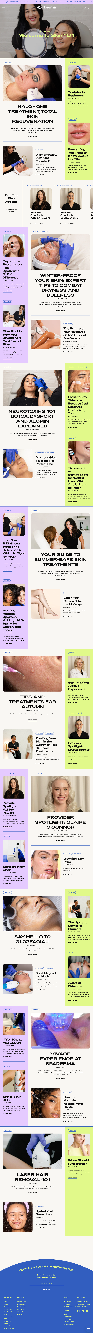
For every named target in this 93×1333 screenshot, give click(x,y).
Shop (66, 1297)
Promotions (8, 1309)
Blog (5, 1314)
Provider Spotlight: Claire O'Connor (60, 822)
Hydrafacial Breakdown (44, 1212)
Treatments (7, 62)
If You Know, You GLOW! (12, 1041)
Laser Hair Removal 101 (32, 1177)
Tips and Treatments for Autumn (32, 701)
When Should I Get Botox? (78, 1162)
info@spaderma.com (84, 1304)
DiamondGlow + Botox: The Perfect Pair (46, 461)
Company (8, 1297)
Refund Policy (69, 1321)
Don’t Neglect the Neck (46, 974)
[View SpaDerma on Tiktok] (82, 1311)
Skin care (35, 231)
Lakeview (20, 1309)
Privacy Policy (68, 1319)
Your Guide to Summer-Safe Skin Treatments (60, 559)
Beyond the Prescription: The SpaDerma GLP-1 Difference (12, 269)
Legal (66, 1310)
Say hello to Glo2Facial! (32, 939)
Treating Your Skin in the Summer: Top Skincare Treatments (46, 744)
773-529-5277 (82, 1306)
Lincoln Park (21, 1301)
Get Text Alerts (82, 1301)
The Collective (9, 1328)
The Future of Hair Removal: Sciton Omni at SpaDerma (74, 333)
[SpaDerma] (46, 8)
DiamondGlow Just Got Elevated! (46, 158)
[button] (85, 7)
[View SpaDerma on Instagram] (78, 1311)
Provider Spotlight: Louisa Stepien (69, 215)
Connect (81, 1297)
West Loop (21, 1304)
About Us (7, 1304)
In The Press (8, 1331)
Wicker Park (21, 1312)
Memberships (8, 1312)
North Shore (21, 1306)
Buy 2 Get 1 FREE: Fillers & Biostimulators (18, 2)
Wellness (6, 231)
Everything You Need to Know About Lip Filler (78, 154)
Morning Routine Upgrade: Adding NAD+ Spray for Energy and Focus (14, 620)
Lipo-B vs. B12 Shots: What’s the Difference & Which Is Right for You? (14, 548)
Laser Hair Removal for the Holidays (72, 601)
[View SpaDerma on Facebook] (86, 1311)
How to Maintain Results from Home (73, 1101)
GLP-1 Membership (70, 1306)
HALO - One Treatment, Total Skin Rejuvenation (32, 114)
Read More (32, 136)
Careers (7, 1306)
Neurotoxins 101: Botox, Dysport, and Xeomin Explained (32, 418)
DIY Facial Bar (9, 1326)
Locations (22, 1297)
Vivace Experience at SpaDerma (60, 1058)
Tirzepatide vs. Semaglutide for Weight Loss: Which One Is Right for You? (78, 477)
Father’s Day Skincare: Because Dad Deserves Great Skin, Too (78, 405)
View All (20, 1314)
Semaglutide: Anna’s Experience (78, 686)
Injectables (72, 62)
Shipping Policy (69, 1324)
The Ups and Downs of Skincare (78, 926)
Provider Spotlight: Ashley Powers (40, 215)
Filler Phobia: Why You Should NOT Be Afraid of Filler (13, 338)
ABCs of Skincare (75, 984)
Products (67, 1304)
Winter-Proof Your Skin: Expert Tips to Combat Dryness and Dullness (60, 285)
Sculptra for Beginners (77, 93)
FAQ (5, 1301)
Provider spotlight (67, 185)
